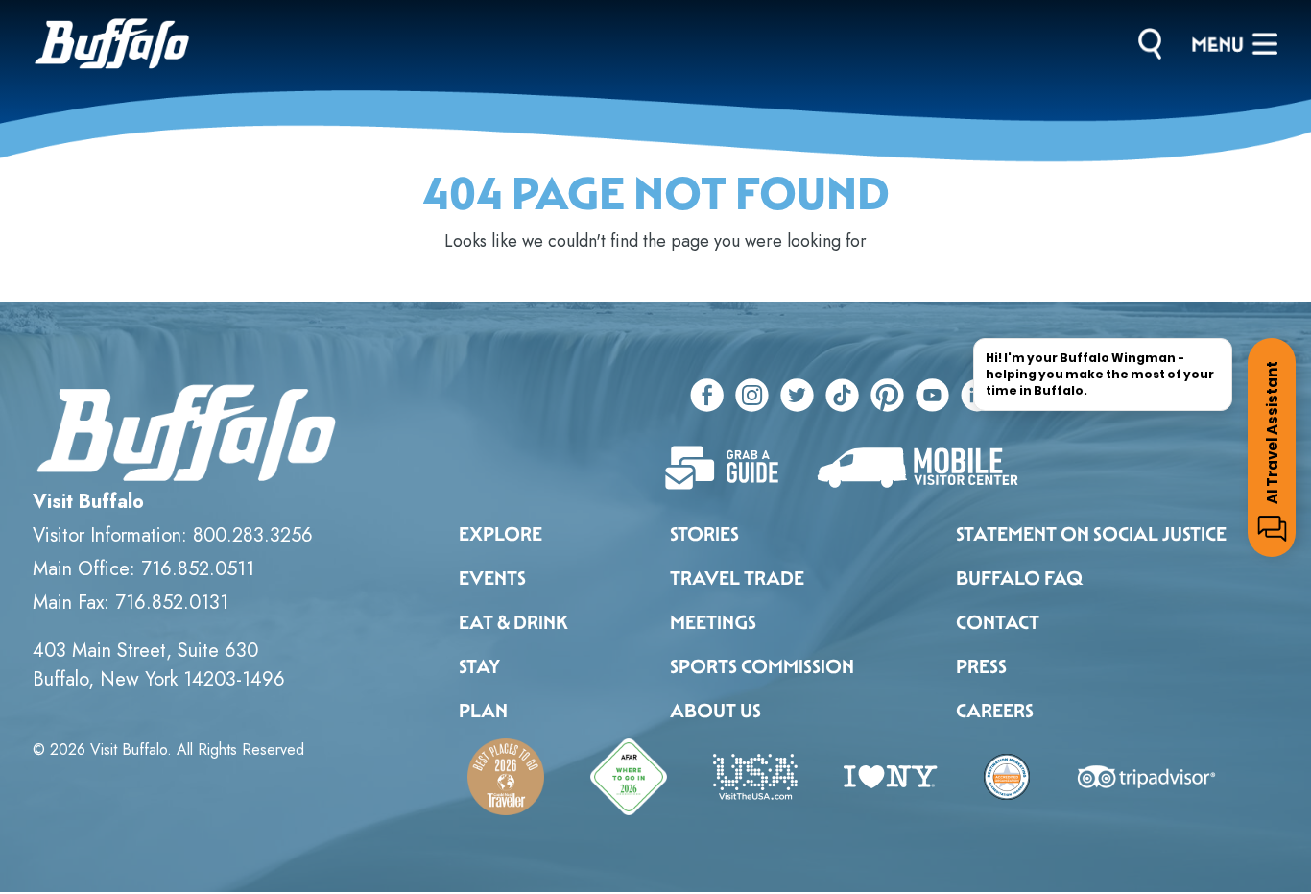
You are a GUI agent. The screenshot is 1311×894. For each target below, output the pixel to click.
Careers (995, 710)
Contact (997, 622)
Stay (479, 666)
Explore (500, 533)
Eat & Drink (513, 622)
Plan (483, 710)
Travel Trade (737, 578)
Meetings (713, 622)
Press (981, 666)
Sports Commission (762, 666)
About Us (715, 710)
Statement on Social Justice (1091, 533)
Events (492, 578)
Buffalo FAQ (1019, 578)
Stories (704, 533)
